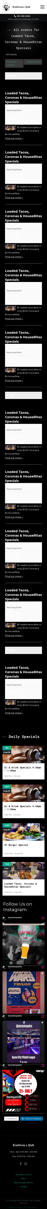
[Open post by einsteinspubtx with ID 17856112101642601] (23, 992)
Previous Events (11, 63)
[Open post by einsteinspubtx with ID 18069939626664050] (23, 943)
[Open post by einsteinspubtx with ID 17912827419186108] (23, 1042)
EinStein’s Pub (23, 1145)
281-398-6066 (23, 16)
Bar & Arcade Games (23, 1183)
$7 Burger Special (16, 844)
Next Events (34, 62)
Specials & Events (23, 1174)
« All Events (11, 54)
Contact (23, 1187)
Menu (23, 1178)
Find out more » (14, 138)
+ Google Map (13, 120)
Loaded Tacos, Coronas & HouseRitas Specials (23, 97)
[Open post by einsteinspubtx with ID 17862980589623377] (23, 1091)
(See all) (25, 110)
